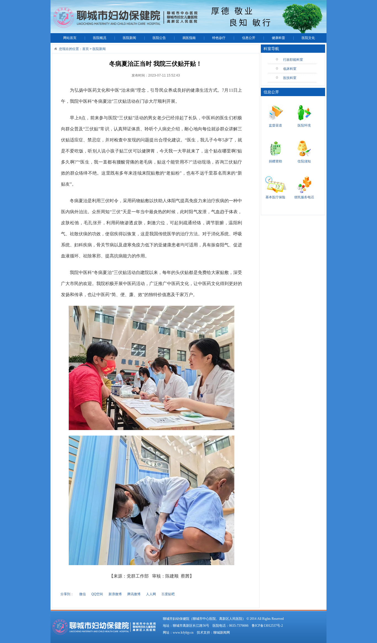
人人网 (151, 594)
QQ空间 (97, 594)
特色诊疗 (218, 38)
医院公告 (159, 38)
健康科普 (278, 38)
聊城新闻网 (221, 632)
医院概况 (99, 38)
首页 (85, 49)
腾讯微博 (133, 594)
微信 (82, 594)
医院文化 (308, 38)
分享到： (67, 594)
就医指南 (189, 38)
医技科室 (289, 78)
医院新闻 (129, 38)
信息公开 (248, 38)
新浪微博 (115, 594)
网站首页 (69, 38)
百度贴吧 (168, 594)
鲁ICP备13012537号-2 (267, 626)
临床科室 (289, 69)
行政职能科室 (293, 60)
